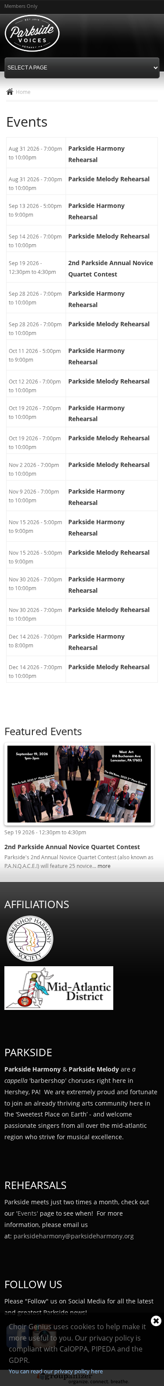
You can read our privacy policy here (56, 1371)
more (104, 865)
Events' (27, 1213)
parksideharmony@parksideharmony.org (74, 1236)
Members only (21, 6)
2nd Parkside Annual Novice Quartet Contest (72, 847)
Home (23, 91)
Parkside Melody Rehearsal (109, 179)
